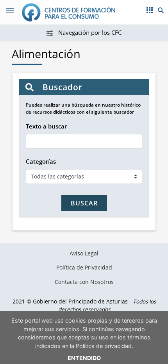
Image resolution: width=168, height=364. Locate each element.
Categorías (41, 161)
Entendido (84, 358)
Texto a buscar (46, 126)
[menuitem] (84, 253)
